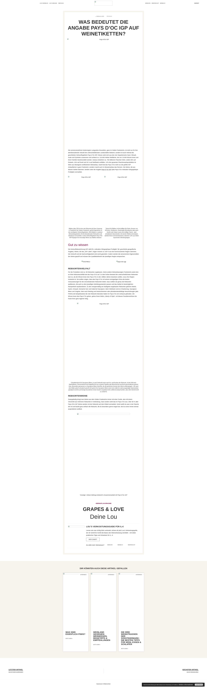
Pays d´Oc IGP (106, 169)
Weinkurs (147, 3)
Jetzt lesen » (69, 638)
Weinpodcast (155, 3)
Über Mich (61, 3)
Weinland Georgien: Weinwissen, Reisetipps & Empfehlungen (101, 636)
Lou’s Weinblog (44, 3)
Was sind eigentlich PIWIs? (75, 633)
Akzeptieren (198, 684)
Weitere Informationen (186, 684)
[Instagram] (9, 3)
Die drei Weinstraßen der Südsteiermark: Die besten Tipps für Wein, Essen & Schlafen (131, 638)
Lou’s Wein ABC (53, 3)
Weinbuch (162, 3)
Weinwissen (109, 16)
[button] (69, 262)
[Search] (11, 3)
